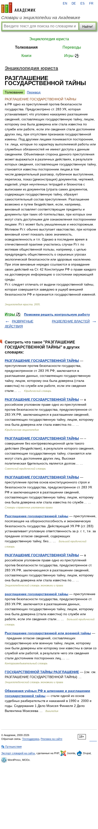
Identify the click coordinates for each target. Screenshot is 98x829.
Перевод (33, 92)
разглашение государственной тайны (36, 594)
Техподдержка (30, 738)
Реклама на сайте (51, 738)
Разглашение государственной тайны (36, 516)
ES (82, 3)
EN (65, 3)
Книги (26, 56)
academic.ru (18, 7)
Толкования (26, 47)
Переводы (72, 47)
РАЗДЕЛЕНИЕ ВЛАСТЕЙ (71, 321)
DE (74, 3)
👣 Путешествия (11, 746)
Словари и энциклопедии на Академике (40, 17)
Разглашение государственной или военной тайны (48, 633)
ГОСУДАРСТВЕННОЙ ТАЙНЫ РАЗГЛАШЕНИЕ (42, 672)
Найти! (87, 26)
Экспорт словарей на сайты (18, 753)
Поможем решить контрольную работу (57, 314)
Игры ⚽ (71, 56)
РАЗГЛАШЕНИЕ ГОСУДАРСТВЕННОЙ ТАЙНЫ (42, 361)
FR (91, 3)
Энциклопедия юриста (49, 39)
